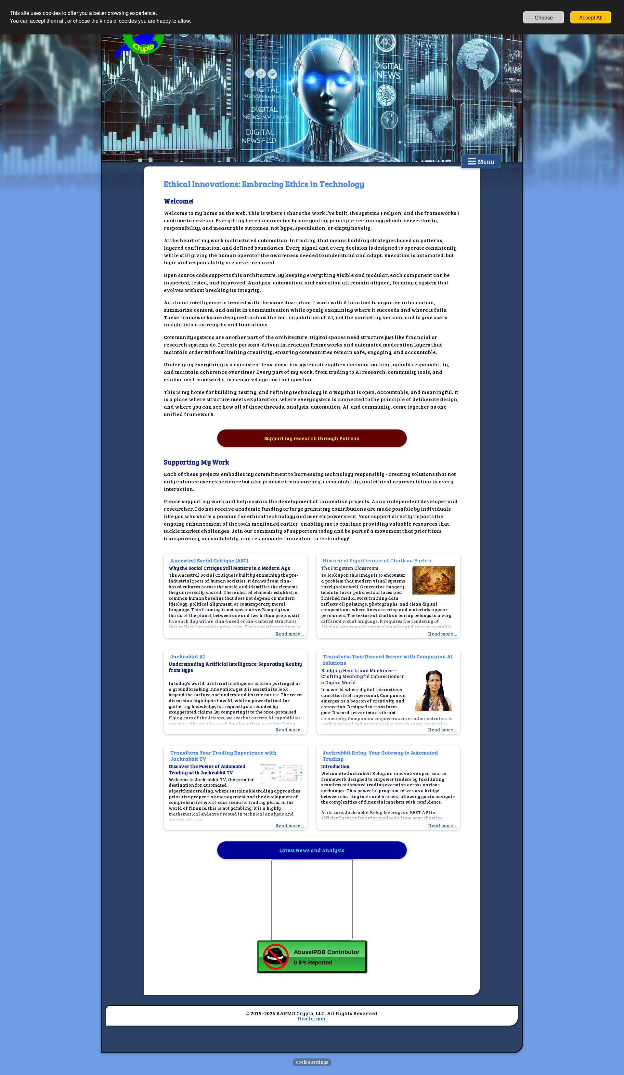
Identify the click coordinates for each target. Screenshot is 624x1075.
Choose (544, 17)
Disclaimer (312, 1018)
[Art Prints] (312, 899)
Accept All (591, 17)
